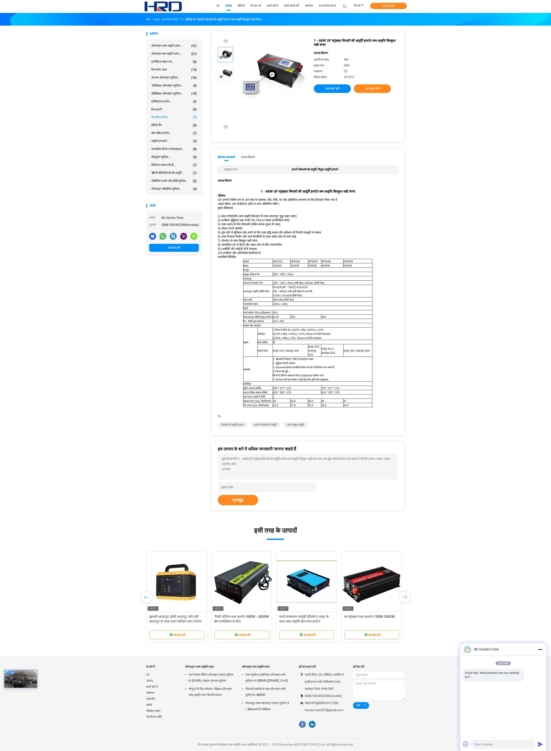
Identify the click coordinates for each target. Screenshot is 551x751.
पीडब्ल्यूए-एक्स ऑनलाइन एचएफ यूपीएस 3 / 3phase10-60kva (267, 706)
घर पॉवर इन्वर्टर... (174, 117)
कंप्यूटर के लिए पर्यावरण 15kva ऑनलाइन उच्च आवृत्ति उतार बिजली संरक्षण (210, 692)
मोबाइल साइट (153, 710)
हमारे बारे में (152, 686)
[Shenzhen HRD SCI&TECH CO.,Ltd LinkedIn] (312, 724)
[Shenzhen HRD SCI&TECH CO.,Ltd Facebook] (302, 724)
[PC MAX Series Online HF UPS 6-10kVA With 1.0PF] (272, 75)
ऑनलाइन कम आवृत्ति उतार (256, 666)
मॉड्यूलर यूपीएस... (174, 157)
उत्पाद (149, 680)
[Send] (540, 744)
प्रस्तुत (237, 500)
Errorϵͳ (174, 109)
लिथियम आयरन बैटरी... (174, 165)
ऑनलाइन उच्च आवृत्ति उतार (199, 666)
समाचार (150, 692)
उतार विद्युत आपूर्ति (295, 424)
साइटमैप (150, 698)
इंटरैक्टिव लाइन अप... (174, 61)
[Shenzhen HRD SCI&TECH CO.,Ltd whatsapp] (162, 236)
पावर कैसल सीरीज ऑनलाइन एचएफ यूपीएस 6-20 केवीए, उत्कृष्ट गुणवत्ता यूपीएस (211, 677)
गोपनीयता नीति (154, 717)
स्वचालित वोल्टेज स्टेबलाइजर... (174, 149)
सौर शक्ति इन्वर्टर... (174, 133)
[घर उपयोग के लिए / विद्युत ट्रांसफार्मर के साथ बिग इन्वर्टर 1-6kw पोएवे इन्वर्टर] (177, 582)
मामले (149, 704)
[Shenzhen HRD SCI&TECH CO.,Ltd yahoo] (183, 236)
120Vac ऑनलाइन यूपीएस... (174, 85)
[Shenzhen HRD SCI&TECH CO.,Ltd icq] (193, 236)
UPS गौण (174, 125)
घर (147, 674)
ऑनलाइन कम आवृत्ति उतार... (174, 54)
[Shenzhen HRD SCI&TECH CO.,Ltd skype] (173, 236)
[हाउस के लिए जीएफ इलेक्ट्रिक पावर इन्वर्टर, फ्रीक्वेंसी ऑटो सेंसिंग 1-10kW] (242, 582)
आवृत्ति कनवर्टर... (174, 141)
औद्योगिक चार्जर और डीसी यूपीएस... (174, 181)
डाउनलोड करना (327, 5)
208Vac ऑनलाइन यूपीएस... (174, 93)
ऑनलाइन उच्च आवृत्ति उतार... (174, 46)
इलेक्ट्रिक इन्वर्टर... (174, 101)
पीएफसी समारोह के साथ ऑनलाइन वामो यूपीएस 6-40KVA (265, 692)
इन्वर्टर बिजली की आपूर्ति (265, 424)
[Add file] (466, 744)
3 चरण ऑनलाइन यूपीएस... (174, 77)
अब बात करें (388, 6)
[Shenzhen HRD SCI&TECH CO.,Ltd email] (152, 236)
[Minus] (540, 649)
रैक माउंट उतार (174, 69)
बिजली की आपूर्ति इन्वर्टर (232, 424)
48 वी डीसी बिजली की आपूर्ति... (174, 173)
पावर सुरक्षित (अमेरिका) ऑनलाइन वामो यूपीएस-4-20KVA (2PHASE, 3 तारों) (266, 677)
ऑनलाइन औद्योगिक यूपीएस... (174, 189)
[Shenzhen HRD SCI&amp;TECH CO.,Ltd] (163, 6)
